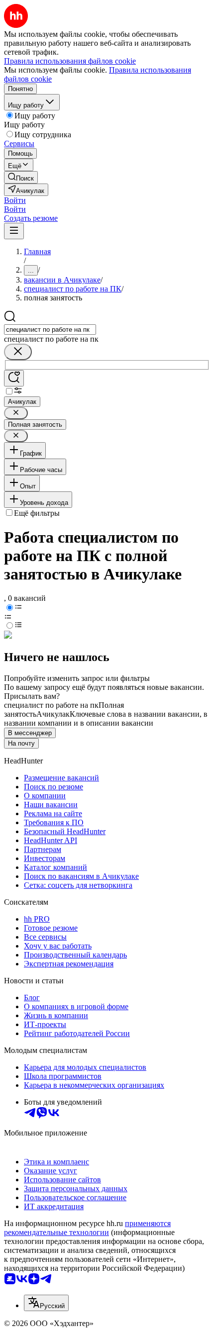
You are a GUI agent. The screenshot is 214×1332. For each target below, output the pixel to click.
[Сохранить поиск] (14, 378)
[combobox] (50, 329)
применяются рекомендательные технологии (87, 1228)
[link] (21, 177)
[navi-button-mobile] (14, 231)
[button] (15, 200)
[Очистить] (18, 352)
